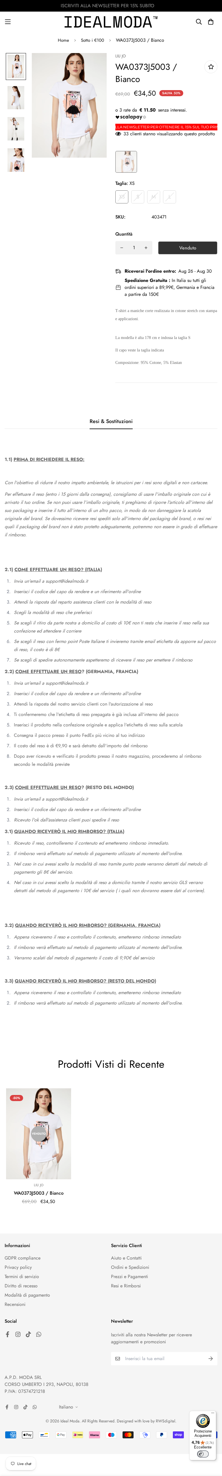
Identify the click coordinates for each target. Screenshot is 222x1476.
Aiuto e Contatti (126, 1258)
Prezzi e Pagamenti (129, 1276)
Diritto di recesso (21, 1285)
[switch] (203, 1454)
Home (63, 40)
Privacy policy (18, 1267)
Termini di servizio (22, 1276)
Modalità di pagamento (27, 1295)
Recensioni (15, 1304)
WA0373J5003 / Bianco (39, 1193)
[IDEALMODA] (111, 22)
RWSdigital (165, 1421)
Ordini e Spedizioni (130, 1267)
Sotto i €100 (92, 40)
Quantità (123, 234)
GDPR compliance (22, 1258)
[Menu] (212, 1414)
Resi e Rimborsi (126, 1285)
